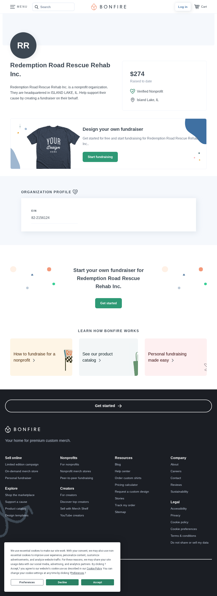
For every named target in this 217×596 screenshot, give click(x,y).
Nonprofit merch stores (75, 471)
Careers (176, 471)
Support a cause (16, 501)
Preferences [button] (77, 573)
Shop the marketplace (20, 495)
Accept (97, 582)
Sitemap (120, 512)
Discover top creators (74, 501)
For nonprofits (69, 464)
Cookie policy (179, 522)
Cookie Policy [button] (94, 568)
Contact (176, 478)
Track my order (125, 505)
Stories (119, 498)
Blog (118, 464)
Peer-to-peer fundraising (76, 478)
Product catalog (15, 508)
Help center (122, 471)
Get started (108, 303)
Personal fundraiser (18, 478)
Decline (62, 582)
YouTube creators (72, 515)
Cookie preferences (184, 529)
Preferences (27, 582)
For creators (68, 495)
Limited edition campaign (22, 464)
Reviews (176, 484)
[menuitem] (12, 7)
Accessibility (179, 508)
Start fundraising (100, 157)
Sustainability (179, 491)
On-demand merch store (21, 471)
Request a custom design (132, 491)
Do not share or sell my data (190, 542)
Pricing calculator (126, 484)
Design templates (16, 515)
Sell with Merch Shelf (74, 508)
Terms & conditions (183, 535)
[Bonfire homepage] (108, 6)
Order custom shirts (128, 478)
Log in (183, 6)
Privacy (175, 515)
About (174, 464)
